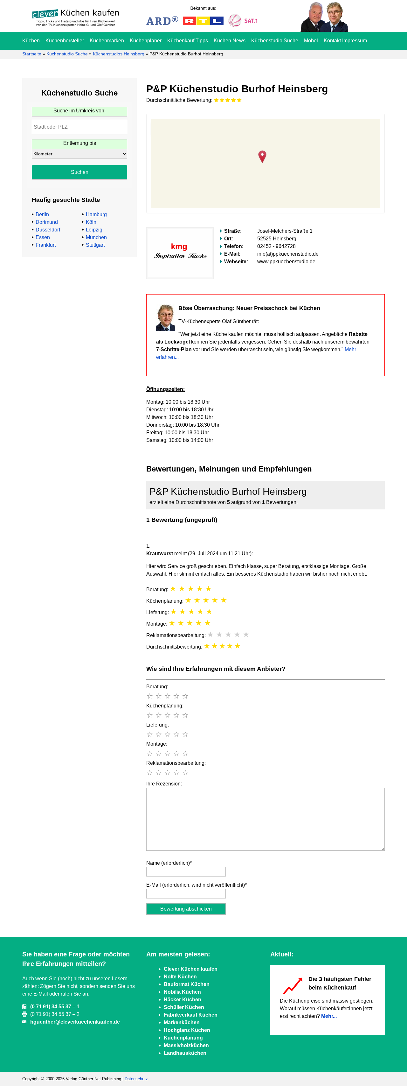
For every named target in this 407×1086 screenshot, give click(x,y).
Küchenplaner (146, 40)
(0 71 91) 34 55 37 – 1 (54, 1006)
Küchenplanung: (164, 705)
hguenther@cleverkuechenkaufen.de (75, 1022)
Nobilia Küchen (182, 992)
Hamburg (96, 214)
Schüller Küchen (184, 1007)
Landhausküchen (185, 1053)
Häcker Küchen (182, 999)
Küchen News (229, 40)
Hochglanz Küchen (187, 1030)
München (96, 237)
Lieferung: (157, 725)
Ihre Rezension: (164, 783)
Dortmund (47, 222)
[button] (266, 156)
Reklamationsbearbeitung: (176, 763)
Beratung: (157, 686)
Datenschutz (136, 1078)
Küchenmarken (107, 40)
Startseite (31, 53)
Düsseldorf (48, 229)
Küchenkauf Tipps (187, 40)
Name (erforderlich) (169, 863)
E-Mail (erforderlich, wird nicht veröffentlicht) (196, 885)
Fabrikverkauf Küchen (190, 1015)
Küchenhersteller (64, 40)
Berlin (42, 214)
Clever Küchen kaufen (190, 969)
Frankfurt (46, 245)
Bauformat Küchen (187, 984)
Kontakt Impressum (345, 40)
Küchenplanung (183, 1037)
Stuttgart (95, 245)
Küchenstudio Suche (274, 40)
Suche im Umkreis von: (79, 110)
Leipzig (94, 229)
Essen (43, 237)
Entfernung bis (79, 143)
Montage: (156, 744)
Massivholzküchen (186, 1045)
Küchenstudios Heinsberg (118, 53)
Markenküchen (182, 1022)
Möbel (311, 40)
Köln (91, 222)
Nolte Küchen (180, 976)
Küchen (31, 40)
